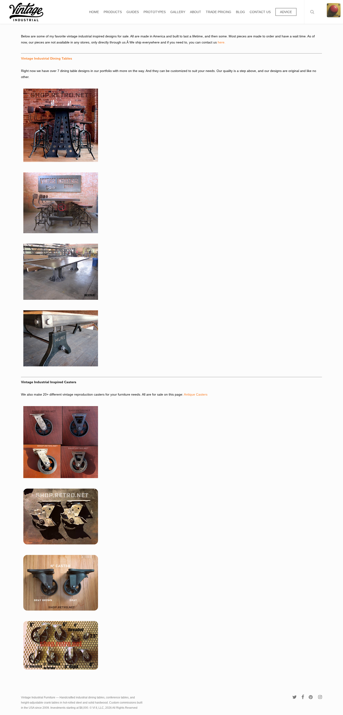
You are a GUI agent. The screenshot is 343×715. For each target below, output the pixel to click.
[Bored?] (333, 12)
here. (222, 42)
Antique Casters (195, 394)
